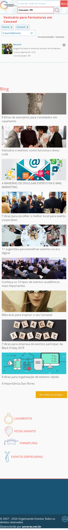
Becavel (17, 44)
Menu (64, 3)
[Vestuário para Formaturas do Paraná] (27, 27)
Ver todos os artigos (50, 394)
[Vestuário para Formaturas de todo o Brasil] (11, 27)
